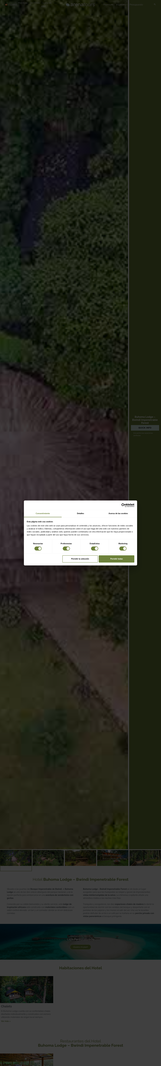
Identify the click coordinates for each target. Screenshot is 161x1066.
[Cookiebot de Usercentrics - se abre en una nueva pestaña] (123, 505)
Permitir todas (116, 559)
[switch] (66, 548)
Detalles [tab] (80, 513)
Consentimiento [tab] (43, 513)
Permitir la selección (80, 559)
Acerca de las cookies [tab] (118, 513)
